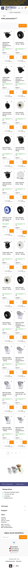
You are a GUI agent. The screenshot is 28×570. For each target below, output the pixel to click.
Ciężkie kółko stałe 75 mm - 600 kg (7, 253)
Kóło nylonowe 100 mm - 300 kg (6, 288)
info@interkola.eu (8, 498)
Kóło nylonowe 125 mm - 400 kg (19, 113)
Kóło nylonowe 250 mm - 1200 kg (20, 288)
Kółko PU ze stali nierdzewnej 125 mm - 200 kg (7, 219)
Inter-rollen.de (15, 548)
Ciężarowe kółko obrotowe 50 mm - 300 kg (7, 114)
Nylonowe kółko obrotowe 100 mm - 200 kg (7, 359)
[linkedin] (14, 543)
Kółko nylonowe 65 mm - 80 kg (19, 183)
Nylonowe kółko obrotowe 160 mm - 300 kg (7, 429)
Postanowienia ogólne (10, 561)
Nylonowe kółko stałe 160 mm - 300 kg (20, 394)
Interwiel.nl (15, 546)
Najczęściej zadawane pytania (11, 492)
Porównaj (7, 60)
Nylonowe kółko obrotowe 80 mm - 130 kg (7, 394)
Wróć (4, 16)
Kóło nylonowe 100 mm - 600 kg (19, 218)
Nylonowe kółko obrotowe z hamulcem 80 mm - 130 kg (20, 430)
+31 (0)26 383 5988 (9, 494)
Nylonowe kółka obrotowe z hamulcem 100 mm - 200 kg (20, 325)
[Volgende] (20, 453)
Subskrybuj (23, 537)
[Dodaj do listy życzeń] (11, 31)
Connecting (7, 496)
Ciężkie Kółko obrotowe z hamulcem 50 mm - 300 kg (7, 44)
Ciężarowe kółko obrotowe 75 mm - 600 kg (20, 149)
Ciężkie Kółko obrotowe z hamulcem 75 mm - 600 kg (20, 79)
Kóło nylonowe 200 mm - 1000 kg (7, 148)
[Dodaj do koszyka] (11, 57)
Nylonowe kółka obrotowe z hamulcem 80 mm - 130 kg (20, 360)
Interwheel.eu (15, 550)
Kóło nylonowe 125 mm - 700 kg (6, 323)
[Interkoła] (10, 8)
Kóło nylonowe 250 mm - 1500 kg (20, 253)
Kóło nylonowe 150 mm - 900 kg (19, 43)
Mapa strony (18, 561)
